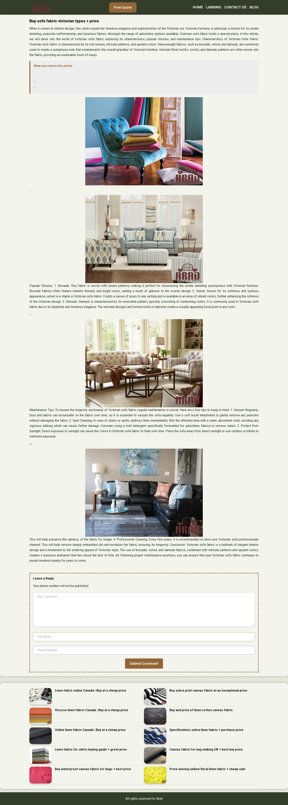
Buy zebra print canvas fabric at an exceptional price (208, 690)
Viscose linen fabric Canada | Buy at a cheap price (91, 710)
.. (34, 80)
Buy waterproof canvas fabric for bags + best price (93, 769)
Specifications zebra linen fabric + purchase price (206, 730)
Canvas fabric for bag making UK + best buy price (206, 749)
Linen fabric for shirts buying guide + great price (91, 749)
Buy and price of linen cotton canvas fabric (201, 710)
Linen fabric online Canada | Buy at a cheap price (90, 690)
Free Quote (123, 7)
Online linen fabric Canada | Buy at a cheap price (90, 730)
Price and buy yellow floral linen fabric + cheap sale (207, 769)
